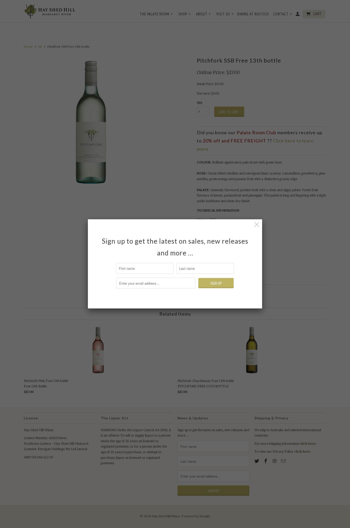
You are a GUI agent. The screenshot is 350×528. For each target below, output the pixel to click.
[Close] (256, 224)
